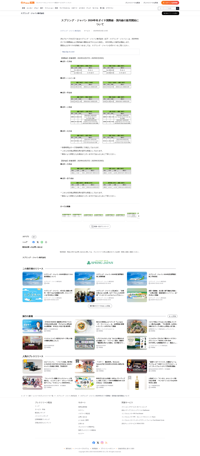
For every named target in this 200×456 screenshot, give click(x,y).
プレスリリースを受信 (150, 3)
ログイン (81, 410)
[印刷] (46, 242)
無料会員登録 (82, 407)
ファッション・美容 (51, 8)
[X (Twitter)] (38, 242)
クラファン (109, 8)
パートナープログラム (81, 448)
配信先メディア (40, 413)
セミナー (81, 433)
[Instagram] (102, 442)
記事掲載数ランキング (42, 419)
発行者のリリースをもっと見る (100, 306)
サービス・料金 (40, 409)
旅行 (41, 8)
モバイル (95, 8)
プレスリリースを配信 (132, 3)
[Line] (42, 242)
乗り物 (102, 8)
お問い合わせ (82, 417)
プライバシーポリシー (108, 448)
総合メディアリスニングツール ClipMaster (136, 410)
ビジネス (82, 8)
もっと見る (172, 316)
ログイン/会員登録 (171, 3)
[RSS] (106, 442)
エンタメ (29, 8)
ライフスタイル (65, 8)
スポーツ (74, 8)
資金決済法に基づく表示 (126, 448)
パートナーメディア (41, 416)
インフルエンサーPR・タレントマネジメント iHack (138, 417)
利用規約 (95, 448)
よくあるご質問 (83, 420)
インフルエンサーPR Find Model (132, 413)
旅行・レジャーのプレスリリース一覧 (41, 396)
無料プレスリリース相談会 (87, 430)
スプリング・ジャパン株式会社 (70, 31)
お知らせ (81, 423)
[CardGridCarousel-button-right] (139, 216)
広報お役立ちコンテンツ (43, 422)
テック (88, 8)
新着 (23, 8)
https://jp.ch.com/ (68, 52)
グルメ (36, 8)
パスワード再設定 (84, 413)
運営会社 (69, 448)
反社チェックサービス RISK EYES (133, 423)
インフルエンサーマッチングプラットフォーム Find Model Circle (143, 420)
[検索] (177, 8)
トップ (23, 396)
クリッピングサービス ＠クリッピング (134, 407)
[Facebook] (33, 242)
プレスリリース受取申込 (86, 427)
